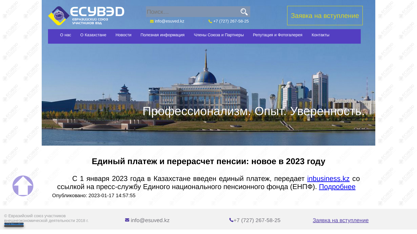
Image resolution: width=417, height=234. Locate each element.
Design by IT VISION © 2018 (14, 224)
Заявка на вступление (341, 220)
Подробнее (337, 187)
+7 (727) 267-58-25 (230, 21)
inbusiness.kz (328, 178)
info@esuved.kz (169, 21)
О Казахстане (93, 34)
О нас (65, 34)
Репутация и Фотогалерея (277, 34)
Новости (123, 34)
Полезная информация (163, 34)
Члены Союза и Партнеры (219, 34)
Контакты (320, 34)
